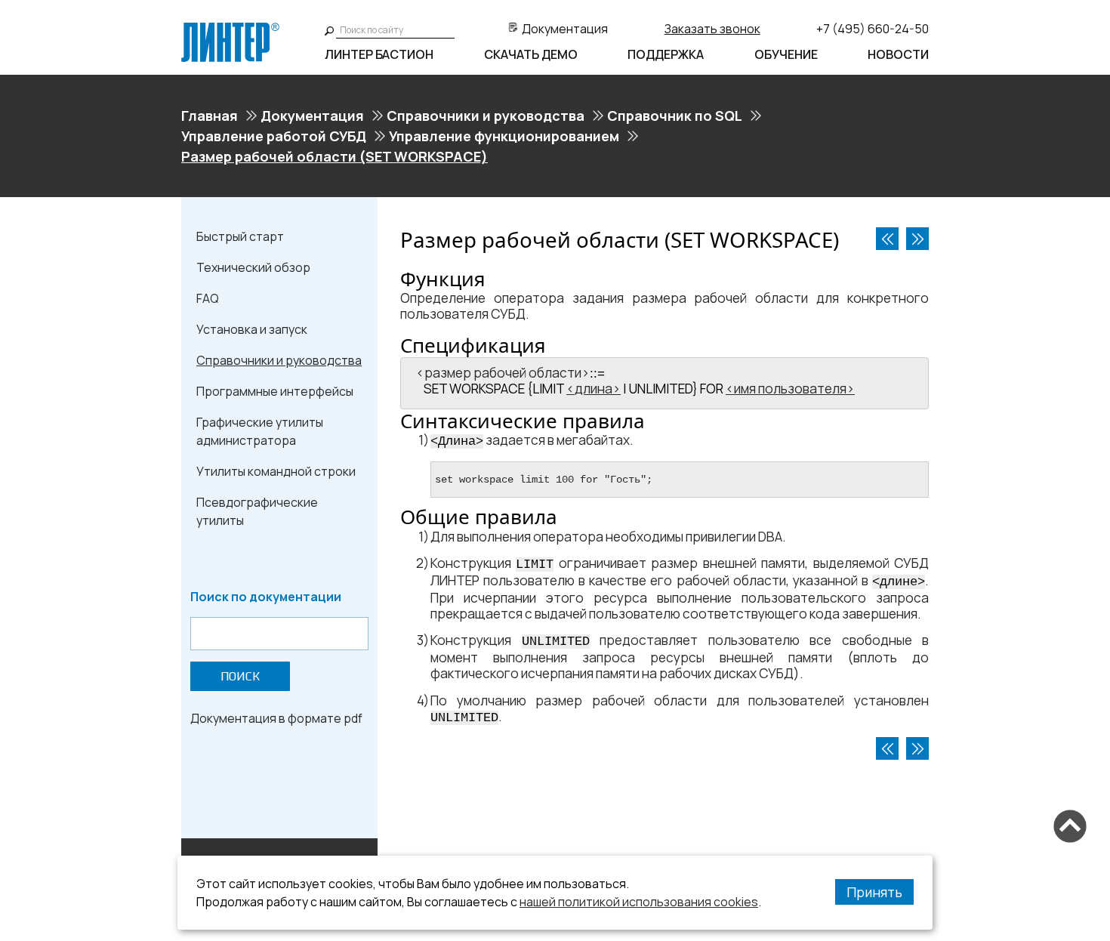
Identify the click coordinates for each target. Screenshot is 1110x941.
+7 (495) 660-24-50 (872, 28)
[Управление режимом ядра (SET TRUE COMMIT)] (887, 238)
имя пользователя (790, 388)
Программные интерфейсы (274, 391)
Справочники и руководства (485, 115)
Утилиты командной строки (276, 471)
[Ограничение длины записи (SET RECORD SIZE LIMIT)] (917, 238)
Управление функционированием (504, 136)
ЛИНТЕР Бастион (379, 54)
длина (593, 388)
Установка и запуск (251, 329)
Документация (565, 28)
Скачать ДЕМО (531, 54)
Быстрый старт (240, 236)
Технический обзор (253, 267)
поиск (240, 676)
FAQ (207, 298)
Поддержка (665, 54)
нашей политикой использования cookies (639, 901)
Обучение (786, 54)
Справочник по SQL (674, 115)
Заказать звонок (712, 28)
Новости (898, 54)
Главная (209, 115)
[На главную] (230, 28)
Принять (874, 892)
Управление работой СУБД (273, 136)
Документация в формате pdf (276, 718)
